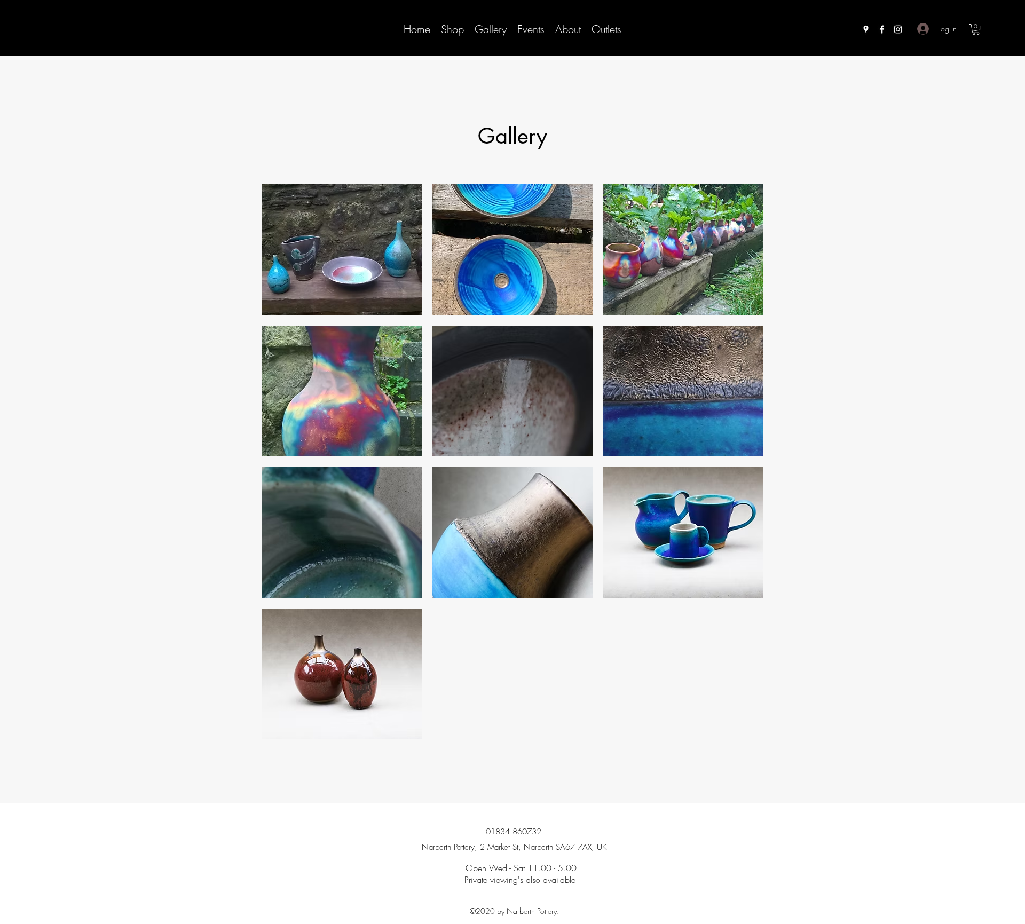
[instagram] (898, 29)
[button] (975, 29)
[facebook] (882, 29)
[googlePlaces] (866, 29)
